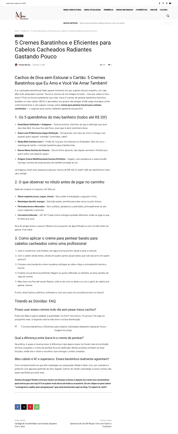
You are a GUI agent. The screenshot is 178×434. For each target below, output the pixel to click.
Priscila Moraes (24, 65)
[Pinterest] (163, 3)
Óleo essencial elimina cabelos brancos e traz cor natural (102, 23)
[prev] (165, 23)
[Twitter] (166, 3)
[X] (24, 407)
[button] (168, 16)
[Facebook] (159, 3)
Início (17, 31)
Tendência (25, 31)
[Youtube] (170, 3)
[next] (170, 23)
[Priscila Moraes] (16, 64)
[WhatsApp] (36, 407)
